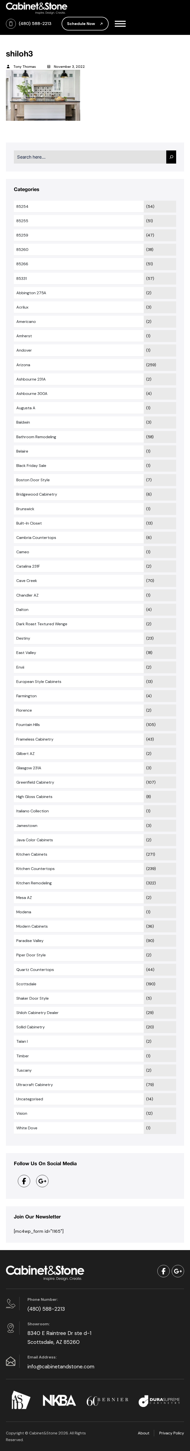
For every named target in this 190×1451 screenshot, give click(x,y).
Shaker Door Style (32, 998)
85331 (21, 278)
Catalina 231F (28, 566)
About (143, 1433)
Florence (24, 710)
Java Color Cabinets (34, 840)
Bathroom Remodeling (36, 436)
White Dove (26, 1128)
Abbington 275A (31, 292)
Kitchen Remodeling (34, 883)
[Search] (171, 157)
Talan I (22, 1041)
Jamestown (26, 825)
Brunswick (25, 508)
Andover (24, 350)
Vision (21, 1113)
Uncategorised (29, 1099)
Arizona (23, 364)
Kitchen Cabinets (31, 854)
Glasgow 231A (28, 768)
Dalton (22, 609)
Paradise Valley (30, 940)
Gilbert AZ (25, 753)
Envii (20, 667)
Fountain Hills (28, 724)
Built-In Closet (29, 523)
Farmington (26, 696)
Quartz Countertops (35, 969)
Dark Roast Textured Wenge (41, 624)
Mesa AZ (24, 897)
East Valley (26, 652)
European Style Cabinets (38, 681)
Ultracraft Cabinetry (34, 1084)
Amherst (24, 336)
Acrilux (22, 307)
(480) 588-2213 (46, 1309)
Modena (23, 912)
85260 (22, 249)
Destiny (23, 638)
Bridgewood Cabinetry (36, 494)
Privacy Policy (171, 1433)
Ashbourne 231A (31, 379)
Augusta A (25, 408)
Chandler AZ (27, 595)
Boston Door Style (33, 480)
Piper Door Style (31, 955)
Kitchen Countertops (35, 868)
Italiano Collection (32, 811)
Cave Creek (26, 580)
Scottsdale (26, 984)
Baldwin (23, 422)
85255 (22, 220)
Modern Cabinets (32, 926)
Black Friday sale (31, 465)
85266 (22, 263)
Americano (26, 321)
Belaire (22, 451)
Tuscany (24, 1070)
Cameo (22, 552)
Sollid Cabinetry (30, 1027)
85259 (22, 235)
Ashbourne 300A (32, 393)
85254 (22, 206)
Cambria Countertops (36, 537)
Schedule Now (81, 23)
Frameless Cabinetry (34, 739)
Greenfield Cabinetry (35, 782)
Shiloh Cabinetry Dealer (37, 1012)
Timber (22, 1056)
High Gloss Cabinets (34, 796)
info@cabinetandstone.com (60, 1366)
